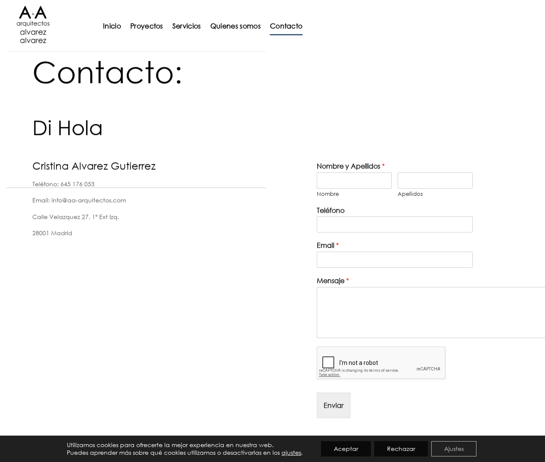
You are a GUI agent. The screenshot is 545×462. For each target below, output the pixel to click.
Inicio (112, 26)
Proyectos (146, 26)
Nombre (328, 193)
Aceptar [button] (346, 448)
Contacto (286, 26)
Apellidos (410, 193)
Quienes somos (235, 26)
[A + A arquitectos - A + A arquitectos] (48, 25)
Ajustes (454, 448)
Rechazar (401, 448)
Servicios (186, 26)
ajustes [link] (291, 452)
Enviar (334, 405)
